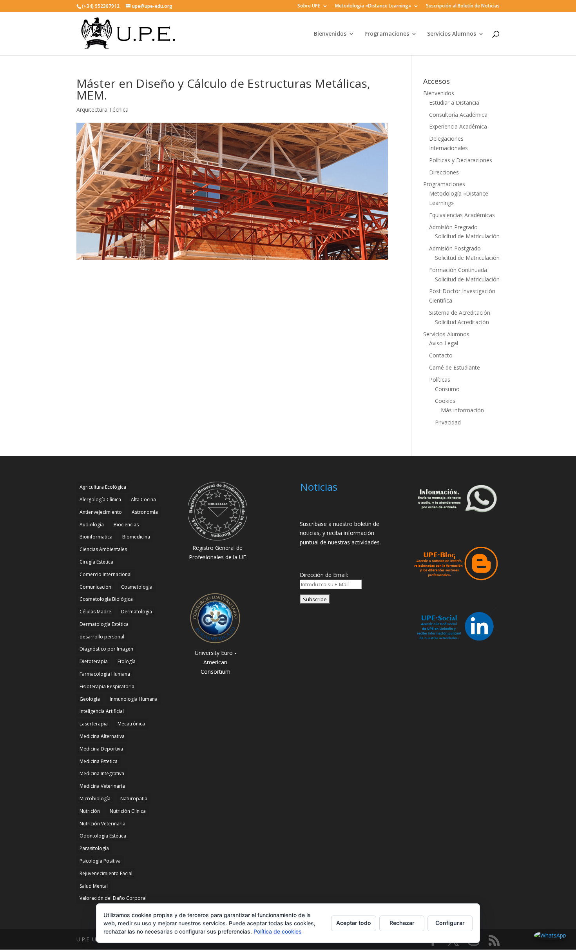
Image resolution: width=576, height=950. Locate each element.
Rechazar (402, 922)
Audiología (92, 524)
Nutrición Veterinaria (102, 823)
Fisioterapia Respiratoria (107, 686)
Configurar (450, 922)
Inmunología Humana (134, 699)
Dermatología (136, 611)
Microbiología (95, 798)
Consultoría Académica (458, 114)
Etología (127, 661)
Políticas (439, 379)
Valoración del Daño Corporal (113, 898)
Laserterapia (94, 723)
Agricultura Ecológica (103, 487)
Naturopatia (133, 798)
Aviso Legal (443, 343)
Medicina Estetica (99, 761)
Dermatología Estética (104, 624)
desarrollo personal (102, 636)
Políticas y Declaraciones (460, 160)
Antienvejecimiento (101, 512)
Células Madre (95, 611)
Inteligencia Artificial (102, 711)
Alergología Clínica (100, 499)
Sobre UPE (308, 6)
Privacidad (448, 422)
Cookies (445, 400)
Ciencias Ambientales (103, 549)
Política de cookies (278, 931)
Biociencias (126, 524)
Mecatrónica (131, 723)
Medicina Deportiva (101, 748)
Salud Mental (94, 886)
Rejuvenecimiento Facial (106, 873)
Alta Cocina (143, 499)
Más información (462, 410)
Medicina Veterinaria (102, 786)
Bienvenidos (330, 34)
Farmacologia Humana (105, 674)
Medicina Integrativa (102, 773)
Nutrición (90, 811)
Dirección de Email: (324, 574)
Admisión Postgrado (455, 248)
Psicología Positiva (100, 861)
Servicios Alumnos (451, 34)
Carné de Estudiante (454, 367)
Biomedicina (136, 536)
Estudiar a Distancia (454, 102)
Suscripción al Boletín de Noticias (463, 6)
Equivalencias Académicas (462, 215)
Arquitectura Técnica (102, 109)
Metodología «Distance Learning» (373, 6)
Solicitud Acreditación (462, 322)
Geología (90, 699)
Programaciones (386, 34)
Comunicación (95, 587)
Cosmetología (136, 587)
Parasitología (94, 848)
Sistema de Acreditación (459, 312)
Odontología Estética (103, 835)
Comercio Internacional (106, 574)
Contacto (441, 355)
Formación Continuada (458, 270)
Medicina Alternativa (102, 736)
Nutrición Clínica (128, 811)
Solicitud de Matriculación (467, 236)
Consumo (447, 389)
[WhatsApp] (550, 935)
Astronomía (145, 512)
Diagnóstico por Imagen (106, 648)
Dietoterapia (94, 661)
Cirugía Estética (96, 561)
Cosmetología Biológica (106, 599)
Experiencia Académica (458, 126)
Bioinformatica (96, 536)
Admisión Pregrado (453, 227)
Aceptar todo (353, 922)
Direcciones (444, 172)
